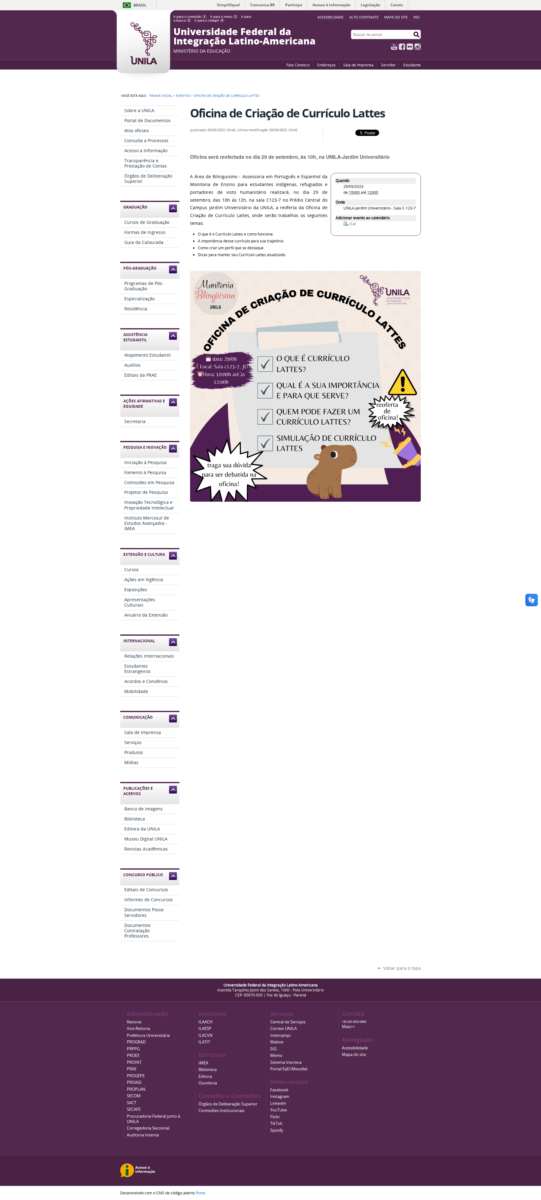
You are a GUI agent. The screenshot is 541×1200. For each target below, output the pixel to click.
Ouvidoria (207, 1083)
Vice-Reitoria (138, 1028)
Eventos (183, 95)
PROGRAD (136, 1042)
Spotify (276, 1130)
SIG (273, 1049)
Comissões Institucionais (221, 1110)
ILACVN (205, 1035)
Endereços (326, 64)
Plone (200, 1192)
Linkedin (278, 1103)
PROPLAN (136, 1089)
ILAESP (204, 1028)
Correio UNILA (283, 1028)
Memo (276, 1055)
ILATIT (204, 1042)
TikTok (276, 1123)
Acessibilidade (355, 1048)
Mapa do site (396, 17)
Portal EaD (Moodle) (288, 1069)
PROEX (133, 1055)
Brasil (140, 5)
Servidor (388, 64)
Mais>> (348, 1026)
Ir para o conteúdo (189, 16)
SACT (131, 1102)
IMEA (203, 1063)
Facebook (402, 47)
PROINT (134, 1062)
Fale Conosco (298, 64)
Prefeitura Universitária (148, 1035)
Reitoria (134, 1022)
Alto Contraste (364, 17)
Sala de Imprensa (358, 64)
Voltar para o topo (402, 968)
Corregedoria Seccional (148, 1128)
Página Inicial (160, 95)
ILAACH (205, 1022)
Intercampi (280, 1035)
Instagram (418, 47)
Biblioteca (207, 1069)
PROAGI (134, 1082)
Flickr (410, 47)
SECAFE (134, 1109)
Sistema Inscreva (285, 1062)
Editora (205, 1076)
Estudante (412, 64)
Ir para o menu (223, 16)
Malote (276, 1042)
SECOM (134, 1096)
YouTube (394, 47)
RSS (417, 17)
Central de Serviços (288, 1022)
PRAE (132, 1069)
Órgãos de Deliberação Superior (227, 1104)
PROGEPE (136, 1075)
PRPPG (133, 1049)
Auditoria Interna (143, 1135)
